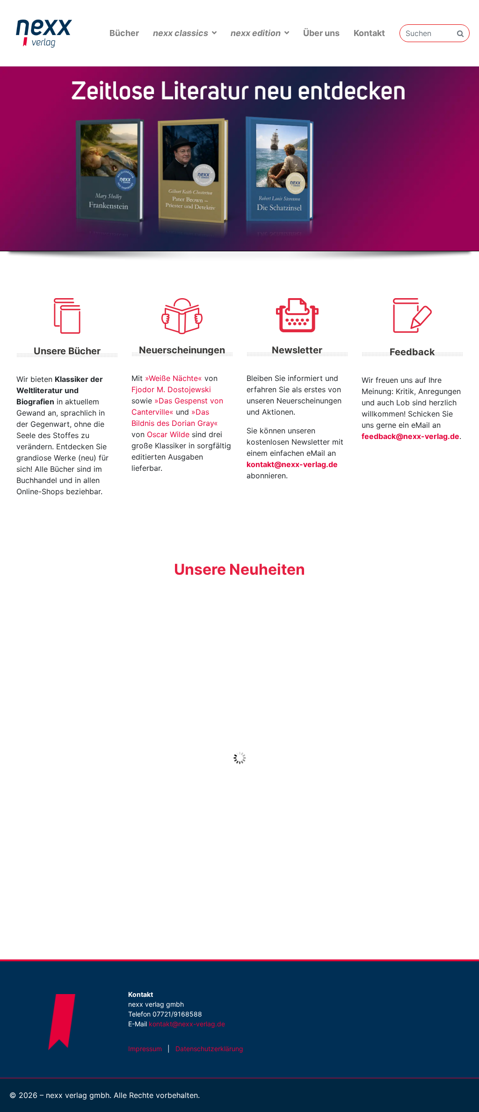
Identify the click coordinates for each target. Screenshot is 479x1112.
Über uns (321, 33)
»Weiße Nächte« (173, 378)
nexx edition (256, 33)
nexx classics (180, 33)
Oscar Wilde (168, 434)
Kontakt (369, 33)
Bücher (124, 33)
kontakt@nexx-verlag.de (292, 464)
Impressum (145, 1049)
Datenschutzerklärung (209, 1049)
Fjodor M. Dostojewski (171, 389)
